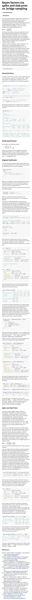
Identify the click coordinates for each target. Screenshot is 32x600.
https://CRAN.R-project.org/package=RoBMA (15, 559)
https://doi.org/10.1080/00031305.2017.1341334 (15, 592)
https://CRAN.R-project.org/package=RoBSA (12, 554)
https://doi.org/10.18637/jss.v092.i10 (19, 565)
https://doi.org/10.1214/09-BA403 (12, 581)
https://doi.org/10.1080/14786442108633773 (15, 598)
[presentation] (16, 25)
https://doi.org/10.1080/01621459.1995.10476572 (16, 571)
